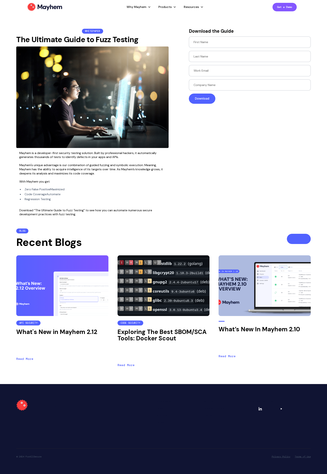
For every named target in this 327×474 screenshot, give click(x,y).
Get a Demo (284, 7)
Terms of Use (303, 456)
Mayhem (25, 153)
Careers (162, 415)
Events (161, 429)
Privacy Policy (281, 456)
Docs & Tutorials (214, 408)
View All (299, 239)
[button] (138, 7)
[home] (44, 7)
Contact (209, 415)
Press (160, 422)
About (161, 408)
